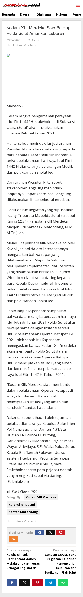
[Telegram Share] (50, 582)
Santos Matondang (23, 512)
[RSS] (13, 539)
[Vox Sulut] (21, 5)
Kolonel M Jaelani (22, 505)
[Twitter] (50, 532)
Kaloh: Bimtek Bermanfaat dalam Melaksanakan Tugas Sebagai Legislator (23, 559)
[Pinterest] (60, 532)
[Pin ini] (37, 582)
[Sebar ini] (12, 582)
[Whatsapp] (63, 582)
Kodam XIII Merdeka (41, 497)
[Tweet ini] (24, 582)
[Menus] (78, 5)
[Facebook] (39, 532)
